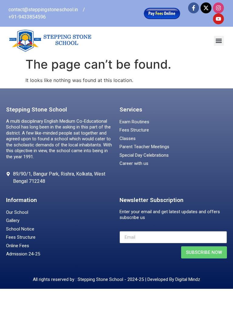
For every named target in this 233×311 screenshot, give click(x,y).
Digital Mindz (187, 279)
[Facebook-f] (193, 7)
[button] (219, 41)
